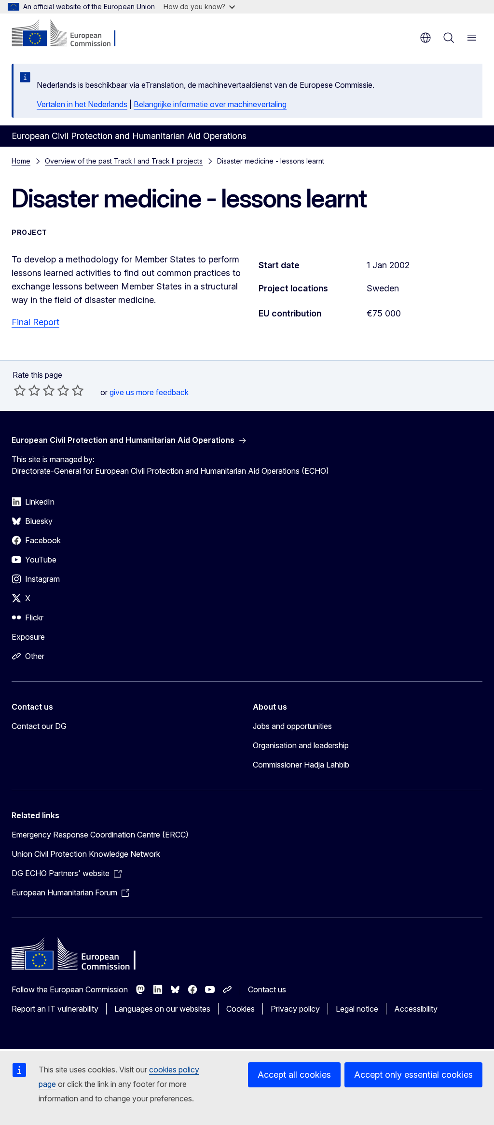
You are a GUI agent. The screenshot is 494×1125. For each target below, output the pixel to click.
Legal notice (357, 1009)
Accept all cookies (294, 1075)
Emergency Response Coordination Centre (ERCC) (100, 834)
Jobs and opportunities (292, 726)
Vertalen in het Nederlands (82, 104)
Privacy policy (295, 1009)
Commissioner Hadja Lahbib (301, 764)
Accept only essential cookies (413, 1075)
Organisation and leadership (301, 745)
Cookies (240, 1009)
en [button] (425, 37)
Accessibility (416, 1009)
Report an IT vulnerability (55, 1009)
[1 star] (20, 390)
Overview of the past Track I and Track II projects (124, 161)
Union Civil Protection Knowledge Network (86, 854)
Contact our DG (39, 726)
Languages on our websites (162, 1009)
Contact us (267, 989)
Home (21, 161)
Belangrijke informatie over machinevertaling (210, 104)
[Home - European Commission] (70, 33)
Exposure (28, 637)
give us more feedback (149, 392)
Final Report (35, 322)
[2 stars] (27, 390)
